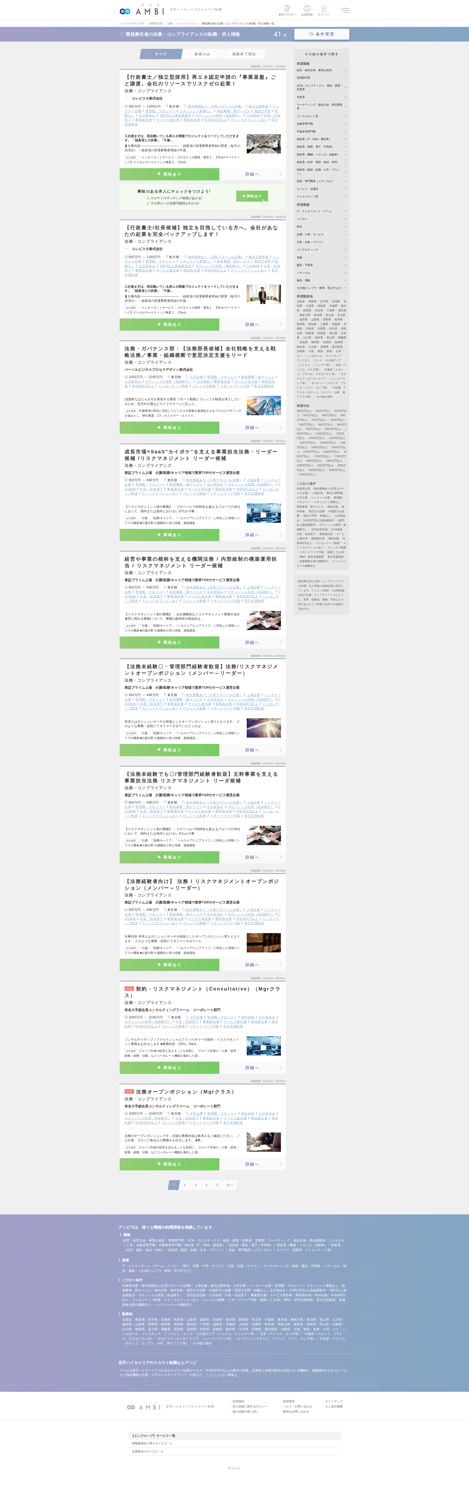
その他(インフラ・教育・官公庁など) (319, 287)
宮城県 (336, 301)
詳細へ (252, 174)
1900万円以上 (305, 465)
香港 (329, 351)
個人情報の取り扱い (246, 1411)
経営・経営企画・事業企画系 (314, 70)
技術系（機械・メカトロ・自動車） (318, 154)
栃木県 (230, 1319)
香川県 (331, 337)
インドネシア (334, 355)
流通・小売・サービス (310, 234)
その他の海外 (325, 396)
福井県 (303, 319)
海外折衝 (248, 1017)
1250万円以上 (337, 437)
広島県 (337, 1324)
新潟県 (318, 315)
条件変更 (325, 34)
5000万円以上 (307, 474)
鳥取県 (310, 333)
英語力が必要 (317, 511)
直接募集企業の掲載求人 (314, 561)
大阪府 (310, 328)
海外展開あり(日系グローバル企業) (166, 1285)
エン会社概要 (334, 1406)
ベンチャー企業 (320, 497)
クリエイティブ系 (307, 196)
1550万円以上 (311, 451)
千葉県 (331, 310)
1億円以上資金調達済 (176, 115)
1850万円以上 (334, 460)
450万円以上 (323, 410)
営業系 (301, 97)
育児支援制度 (264, 386)
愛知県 (313, 324)
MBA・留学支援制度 (311, 556)
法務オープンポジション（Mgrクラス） (182, 1091)
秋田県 (178, 1319)
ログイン (324, 14)
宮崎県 (324, 346)
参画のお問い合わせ (296, 1411)
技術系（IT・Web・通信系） (314, 139)
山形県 (310, 305)
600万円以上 (329, 415)
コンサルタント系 (307, 116)
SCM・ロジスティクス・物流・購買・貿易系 (219, 1240)
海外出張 (332, 506)
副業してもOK (336, 552)
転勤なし (325, 515)
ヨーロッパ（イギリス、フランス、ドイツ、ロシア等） (276, 1339)
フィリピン (303, 360)
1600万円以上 (331, 451)
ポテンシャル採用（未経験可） (218, 115)
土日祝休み (147, 115)
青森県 (313, 301)
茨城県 (333, 305)
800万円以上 (307, 424)
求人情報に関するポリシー (250, 1406)
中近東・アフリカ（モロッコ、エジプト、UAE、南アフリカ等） (321, 392)
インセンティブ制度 (173, 386)
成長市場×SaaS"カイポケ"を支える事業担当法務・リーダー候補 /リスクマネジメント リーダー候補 (201, 455)
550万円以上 (310, 415)
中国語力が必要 (220, 1290)
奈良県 (333, 328)
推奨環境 (289, 1401)
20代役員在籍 (319, 529)
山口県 (307, 337)
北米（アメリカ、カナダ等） (280, 1334)
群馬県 (307, 310)
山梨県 (315, 319)
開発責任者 (191, 120)
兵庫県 (322, 328)
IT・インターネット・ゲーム (314, 211)
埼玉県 (319, 310)
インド (318, 360)
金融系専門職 (305, 123)
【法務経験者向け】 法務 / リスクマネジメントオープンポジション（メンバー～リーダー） (202, 885)
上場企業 (253, 480)
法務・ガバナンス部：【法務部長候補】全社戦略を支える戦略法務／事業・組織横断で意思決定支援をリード (200, 352)
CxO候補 (252, 115)
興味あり (172, 174)
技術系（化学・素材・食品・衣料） (318, 162)
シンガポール (314, 355)
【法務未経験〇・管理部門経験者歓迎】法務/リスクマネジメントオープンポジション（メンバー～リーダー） (201, 670)
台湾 (338, 351)
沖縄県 (301, 351)
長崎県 (339, 342)
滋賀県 (336, 324)
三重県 (324, 324)
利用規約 (238, 1401)
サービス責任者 (168, 120)
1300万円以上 (307, 442)
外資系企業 (303, 488)
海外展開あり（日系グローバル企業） (216, 106)
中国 (311, 351)
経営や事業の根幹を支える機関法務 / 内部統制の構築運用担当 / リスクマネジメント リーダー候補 (201, 562)
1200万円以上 (317, 437)
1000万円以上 (333, 428)
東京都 (342, 310)
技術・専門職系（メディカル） (315, 181)
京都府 (230, 1324)
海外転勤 (333, 538)
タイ (299, 355)
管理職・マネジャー (160, 111)
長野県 (327, 319)
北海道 (301, 301)
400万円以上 (304, 410)
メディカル (303, 272)
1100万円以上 (324, 433)
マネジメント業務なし (196, 111)
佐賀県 (327, 342)
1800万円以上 (314, 460)
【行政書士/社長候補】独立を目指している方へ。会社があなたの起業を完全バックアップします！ (201, 231)
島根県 (322, 333)
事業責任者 (143, 120)
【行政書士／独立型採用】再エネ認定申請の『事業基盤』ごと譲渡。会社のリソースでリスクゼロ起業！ (200, 80)
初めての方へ (288, 14)
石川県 (341, 315)
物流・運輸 (303, 280)
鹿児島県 (337, 346)
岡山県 (333, 333)
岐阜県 (339, 319)
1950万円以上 (325, 465)
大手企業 (196, 377)
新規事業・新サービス (233, 111)
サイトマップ (334, 1401)
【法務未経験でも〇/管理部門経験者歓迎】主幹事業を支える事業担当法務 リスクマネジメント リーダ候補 (201, 777)
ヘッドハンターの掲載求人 (173, 1305)
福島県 (322, 305)
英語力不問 (262, 111)
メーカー (302, 219)
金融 (299, 257)
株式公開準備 (259, 106)
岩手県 (324, 301)
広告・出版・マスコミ (310, 241)
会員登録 (307, 14)
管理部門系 (303, 77)
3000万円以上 (337, 470)
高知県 (303, 342)
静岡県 (301, 324)
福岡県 (315, 342)
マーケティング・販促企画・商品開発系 (296, 1240)
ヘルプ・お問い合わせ (297, 1406)
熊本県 (301, 346)
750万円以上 (337, 419)
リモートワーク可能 (235, 386)
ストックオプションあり (249, 120)
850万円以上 (325, 424)
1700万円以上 (322, 456)
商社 (299, 226)
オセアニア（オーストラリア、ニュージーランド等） (321, 378)
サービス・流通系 (307, 188)
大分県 (313, 346)
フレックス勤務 (204, 386)
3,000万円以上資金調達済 (318, 520)
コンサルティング (307, 249)
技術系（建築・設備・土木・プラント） (196, 1250)
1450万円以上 (319, 447)
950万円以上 (313, 428)
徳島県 (319, 337)
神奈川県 (304, 315)
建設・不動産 (305, 264)
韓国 (320, 351)
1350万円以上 (328, 442)
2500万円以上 (317, 470)
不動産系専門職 (306, 131)
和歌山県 (283, 1324)
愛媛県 (342, 337)
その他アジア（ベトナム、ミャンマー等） (226, 1334)
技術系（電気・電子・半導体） (315, 146)
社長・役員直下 (151, 489)
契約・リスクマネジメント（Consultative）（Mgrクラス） (203, 992)
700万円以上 (318, 419)
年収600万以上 (215, 120)
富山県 (330, 315)
